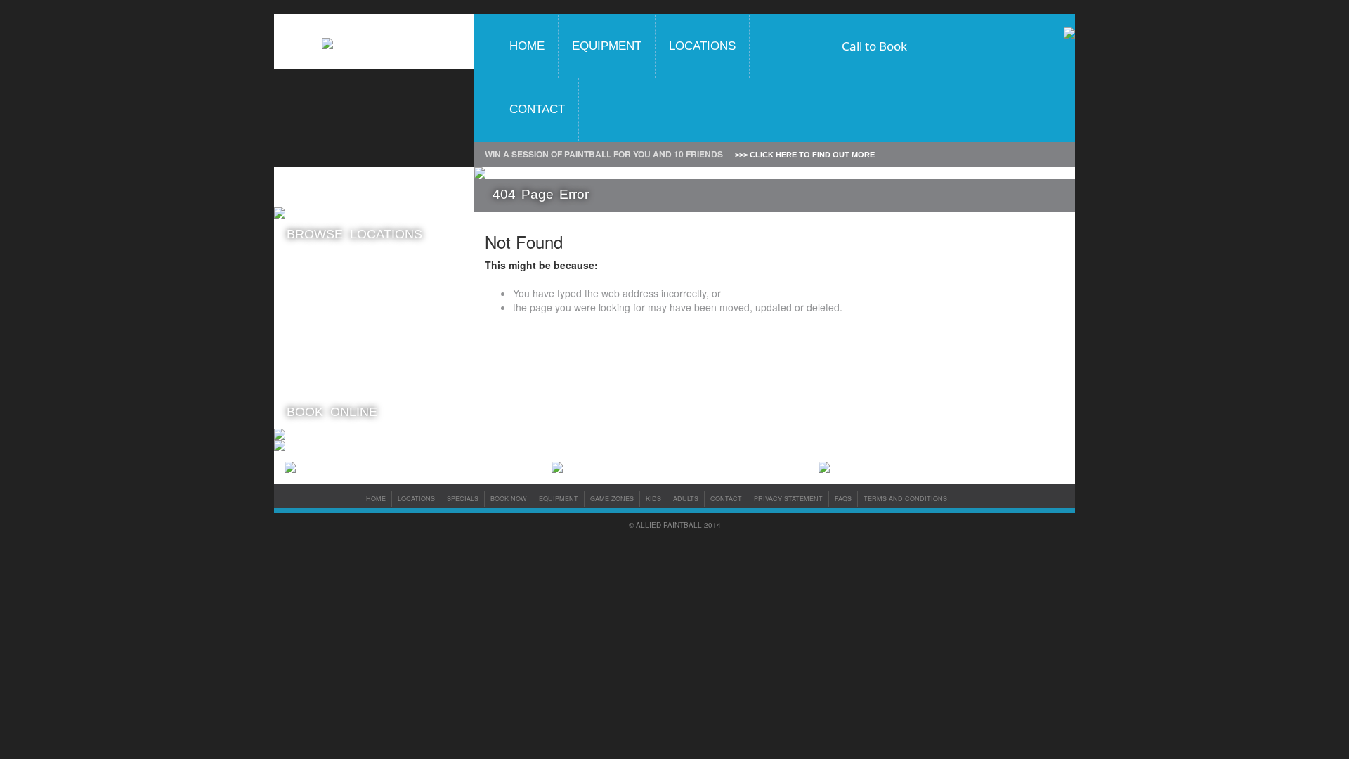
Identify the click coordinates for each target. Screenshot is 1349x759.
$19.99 (336, 291)
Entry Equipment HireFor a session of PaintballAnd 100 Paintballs (328, 376)
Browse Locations (354, 234)
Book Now (508, 498)
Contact (537, 109)
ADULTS (685, 498)
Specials (462, 498)
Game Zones (612, 498)
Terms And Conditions (905, 498)
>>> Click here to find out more (805, 154)
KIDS (653, 498)
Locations (702, 46)
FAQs (843, 498)
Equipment (606, 46)
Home (527, 46)
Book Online (332, 412)
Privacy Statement (788, 498)
